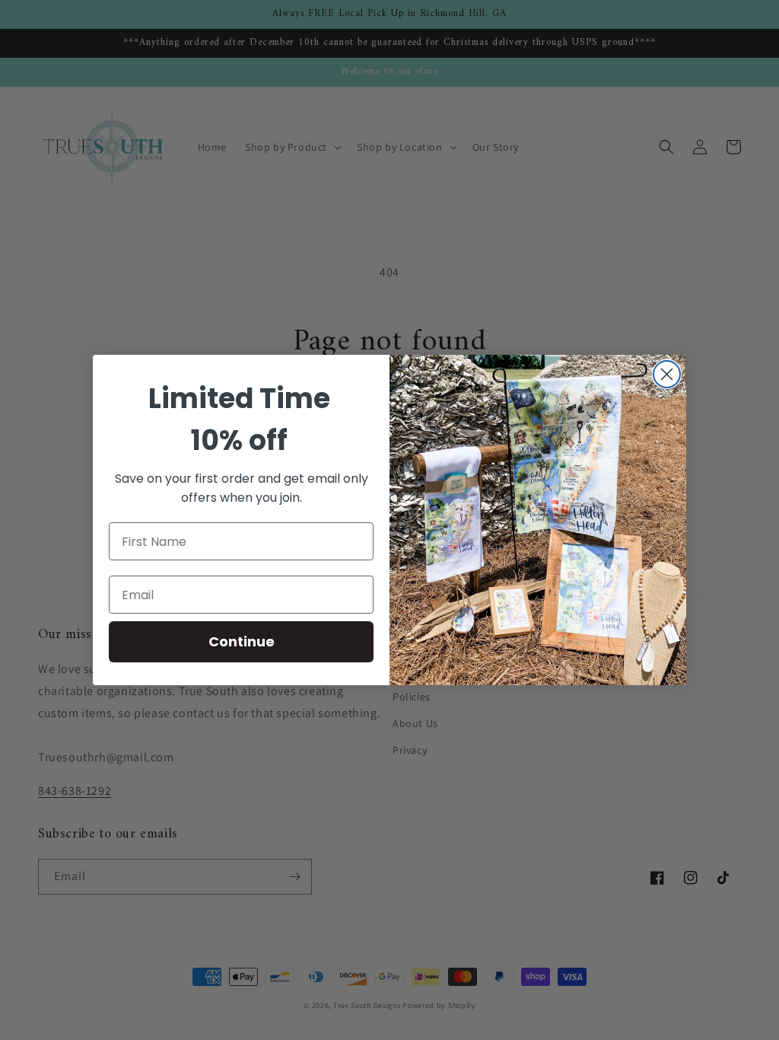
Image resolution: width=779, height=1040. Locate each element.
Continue (241, 641)
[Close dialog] (666, 374)
